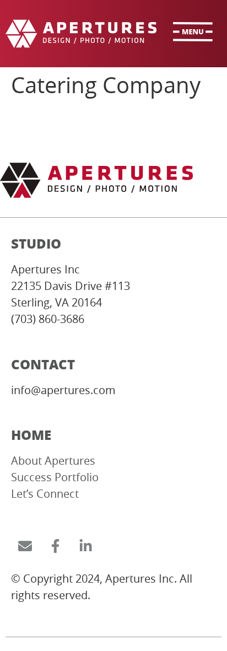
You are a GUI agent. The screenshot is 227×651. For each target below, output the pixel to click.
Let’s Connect (45, 493)
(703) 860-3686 (47, 318)
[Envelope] (25, 545)
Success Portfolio (55, 477)
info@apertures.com (63, 390)
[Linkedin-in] (85, 545)
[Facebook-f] (55, 545)
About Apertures (53, 460)
